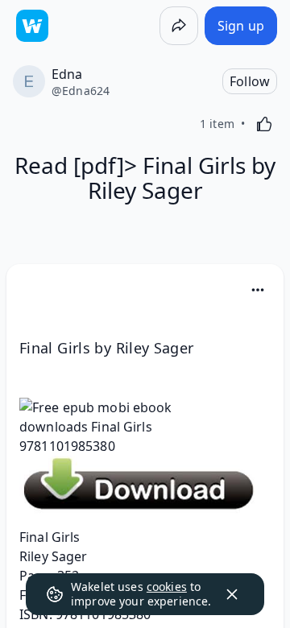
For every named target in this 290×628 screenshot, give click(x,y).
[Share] (179, 25)
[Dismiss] (232, 594)
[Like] (264, 124)
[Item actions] (258, 290)
